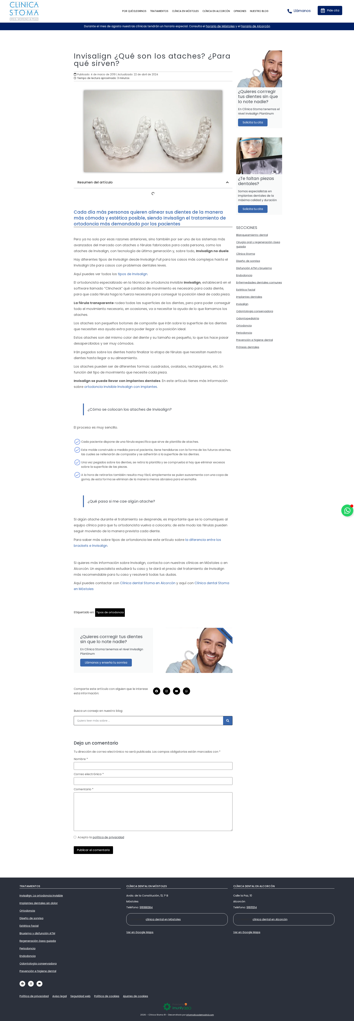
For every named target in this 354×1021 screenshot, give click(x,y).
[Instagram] (166, 691)
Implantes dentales (249, 297)
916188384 (146, 907)
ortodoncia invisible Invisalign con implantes (120, 386)
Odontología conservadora (38, 963)
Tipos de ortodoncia (110, 612)
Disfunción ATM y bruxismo (254, 268)
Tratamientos (159, 11)
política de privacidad (108, 837)
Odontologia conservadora (254, 311)
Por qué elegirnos (134, 11)
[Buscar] (227, 720)
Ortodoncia (244, 325)
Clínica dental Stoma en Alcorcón (147, 583)
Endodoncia (244, 275)
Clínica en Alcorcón (216, 11)
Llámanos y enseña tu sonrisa (106, 662)
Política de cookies (106, 996)
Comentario (83, 789)
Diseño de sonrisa (248, 261)
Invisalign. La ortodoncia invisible (41, 895)
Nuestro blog (259, 11)
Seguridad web (80, 996)
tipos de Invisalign (132, 274)
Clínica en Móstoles (185, 11)
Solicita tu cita (253, 122)
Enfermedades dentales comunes (259, 282)
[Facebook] (156, 691)
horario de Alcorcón (255, 26)
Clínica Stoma (245, 254)
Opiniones (240, 11)
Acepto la (100, 837)
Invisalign (242, 304)
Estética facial (245, 290)
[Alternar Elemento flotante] (347, 511)
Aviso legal (59, 996)
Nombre (81, 759)
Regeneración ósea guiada (38, 941)
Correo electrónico (89, 774)
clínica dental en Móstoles (163, 919)
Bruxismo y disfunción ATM (37, 933)
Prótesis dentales (247, 347)
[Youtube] (176, 691)
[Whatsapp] (186, 691)
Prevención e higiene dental (254, 340)
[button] (227, 182)
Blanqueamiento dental (252, 235)
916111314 (252, 907)
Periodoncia (244, 333)
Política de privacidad (34, 996)
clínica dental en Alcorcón (270, 919)
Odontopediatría (247, 318)
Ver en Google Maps (139, 932)
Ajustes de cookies (135, 996)
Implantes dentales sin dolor (39, 903)
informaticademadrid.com (200, 1014)
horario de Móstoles (220, 26)
